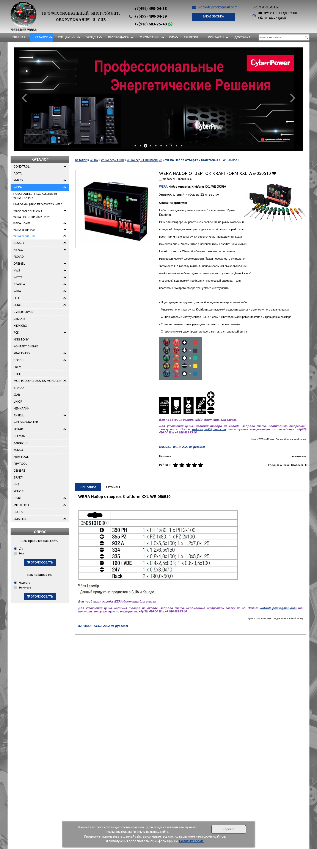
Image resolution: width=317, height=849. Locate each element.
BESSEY (19, 243)
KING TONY (21, 339)
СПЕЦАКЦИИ (66, 37)
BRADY (18, 477)
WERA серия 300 (24, 235)
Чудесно (24, 582)
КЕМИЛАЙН (21, 408)
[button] (135, 146)
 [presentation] (293, 97)
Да (21, 548)
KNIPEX (18, 180)
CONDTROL (22, 166)
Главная (19, 37)
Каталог (41, 37)
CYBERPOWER (23, 312)
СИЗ (172, 37)
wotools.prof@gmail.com (217, 7)
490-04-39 (150, 16)
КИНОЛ (19, 491)
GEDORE (19, 318)
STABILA (19, 284)
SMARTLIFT (21, 519)
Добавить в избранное (274, 173)
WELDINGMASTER (26, 422)
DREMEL (19, 263)
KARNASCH (21, 443)
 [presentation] (24, 97)
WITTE (18, 277)
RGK (16, 332)
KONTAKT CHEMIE (26, 346)
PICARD (19, 256)
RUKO (17, 305)
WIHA (17, 291)
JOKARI (19, 429)
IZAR (17, 394)
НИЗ (16, 484)
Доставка (242, 37)
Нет (21, 553)
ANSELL (19, 415)
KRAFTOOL (21, 456)
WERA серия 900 (24, 229)
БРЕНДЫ (92, 37)
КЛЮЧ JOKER (22, 223)
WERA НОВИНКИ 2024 (27, 210)
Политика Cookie (191, 841)
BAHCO (19, 387)
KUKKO (18, 450)
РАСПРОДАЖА (118, 37)
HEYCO (18, 249)
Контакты (216, 37)
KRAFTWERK (22, 353)
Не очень (25, 587)
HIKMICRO (20, 325)
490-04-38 (150, 8)
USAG (17, 498)
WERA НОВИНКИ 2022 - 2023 (31, 216)
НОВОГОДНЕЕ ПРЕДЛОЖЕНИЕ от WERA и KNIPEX (35, 195)
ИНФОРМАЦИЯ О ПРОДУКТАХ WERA (38, 204)
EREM (17, 367)
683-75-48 (150, 24)
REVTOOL (20, 463)
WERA (18, 187)
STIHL (17, 374)
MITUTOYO (21, 505)
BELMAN (19, 436)
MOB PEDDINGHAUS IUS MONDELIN (37, 381)
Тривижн (191, 37)
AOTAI (18, 173)
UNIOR (18, 401)
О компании (149, 37)
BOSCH (19, 360)
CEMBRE (19, 470)
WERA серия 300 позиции (144, 160)
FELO (17, 298)
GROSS (18, 512)
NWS (17, 270)
